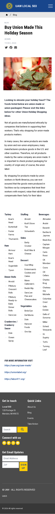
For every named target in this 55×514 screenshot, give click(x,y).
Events (31, 418)
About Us (32, 407)
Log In (4, 496)
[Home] (7, 15)
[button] (22, 429)
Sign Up (24, 466)
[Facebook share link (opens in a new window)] (11, 47)
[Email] (15, 47)
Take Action (33, 424)
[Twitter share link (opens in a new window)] (6, 47)
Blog (15, 15)
